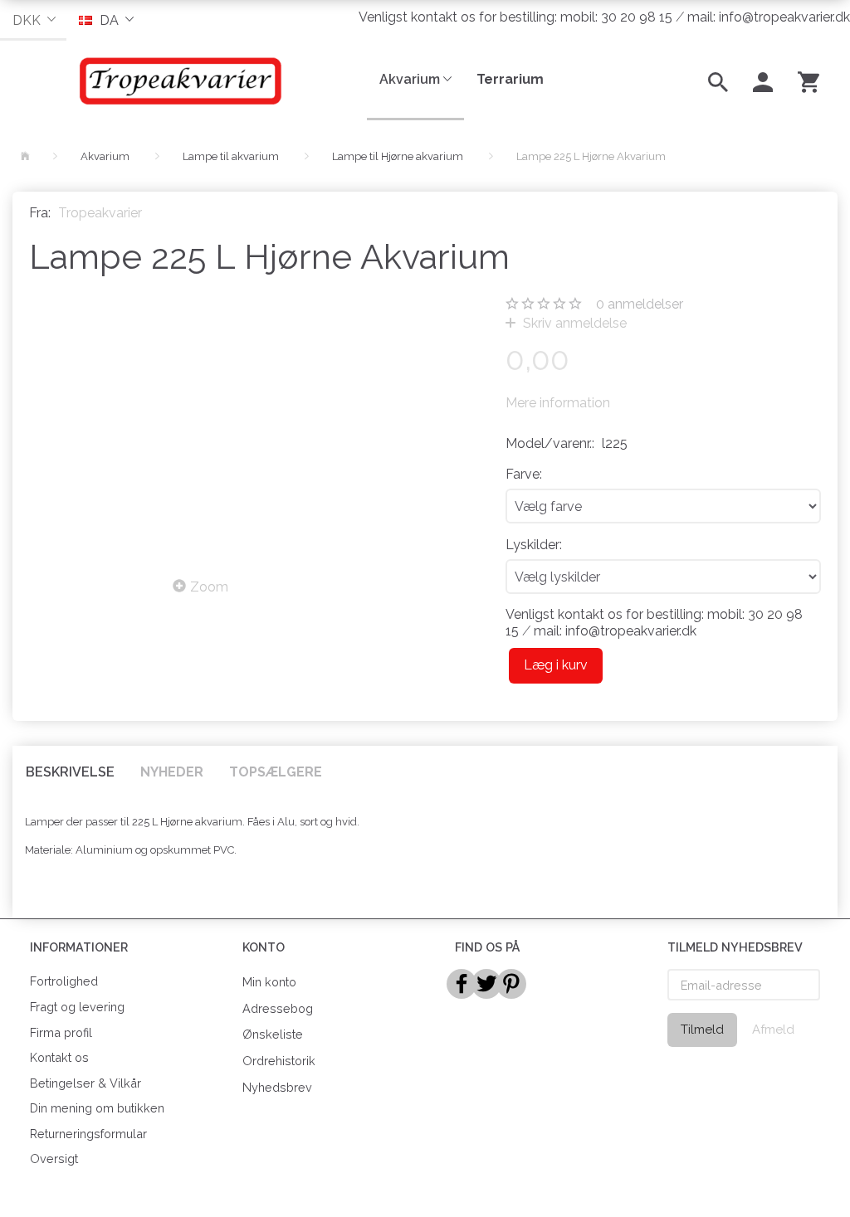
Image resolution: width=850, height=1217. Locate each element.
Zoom (209, 587)
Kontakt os (59, 1057)
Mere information (558, 403)
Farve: (524, 474)
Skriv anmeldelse (573, 323)
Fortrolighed (64, 981)
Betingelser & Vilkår (85, 1083)
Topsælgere (275, 772)
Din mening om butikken (97, 1108)
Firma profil (61, 1032)
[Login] (762, 80)
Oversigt (54, 1158)
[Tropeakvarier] (177, 80)
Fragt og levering (77, 1007)
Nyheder (171, 772)
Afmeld (773, 1029)
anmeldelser (639, 304)
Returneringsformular (88, 1134)
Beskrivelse (70, 772)
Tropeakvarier (100, 213)
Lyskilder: (534, 545)
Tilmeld (702, 1029)
